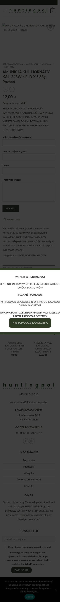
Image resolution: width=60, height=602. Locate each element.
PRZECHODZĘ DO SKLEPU (30, 322)
